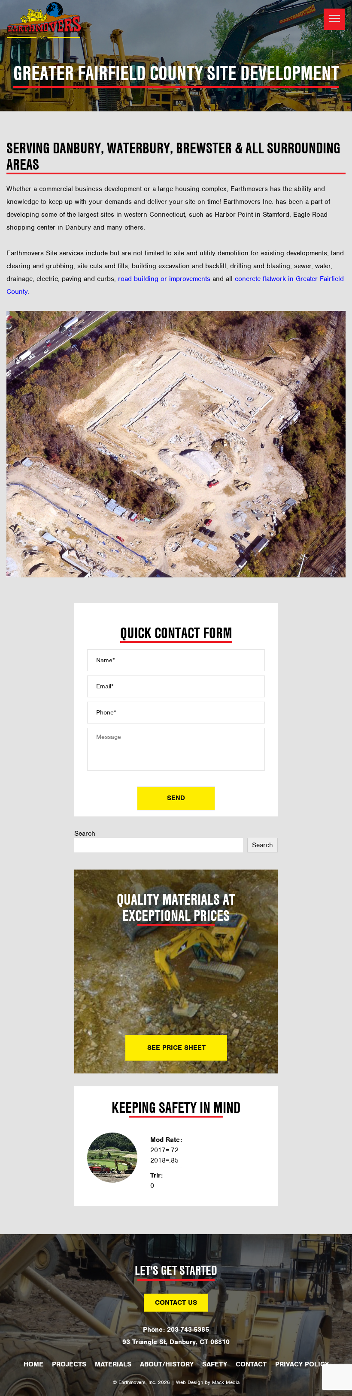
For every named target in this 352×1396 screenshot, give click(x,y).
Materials (113, 1364)
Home (33, 1364)
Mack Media (226, 1382)
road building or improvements (164, 279)
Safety (214, 1364)
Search (84, 833)
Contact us (176, 1302)
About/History (167, 1364)
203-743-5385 (188, 1329)
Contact (251, 1364)
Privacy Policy (302, 1364)
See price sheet (176, 1047)
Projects (69, 1364)
